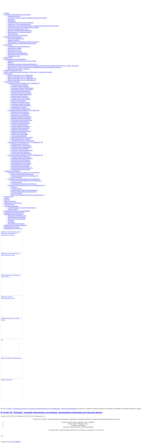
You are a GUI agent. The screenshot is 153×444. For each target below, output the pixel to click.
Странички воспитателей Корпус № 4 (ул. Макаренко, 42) (25, 155)
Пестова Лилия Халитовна (19, 96)
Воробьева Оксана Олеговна (20, 112)
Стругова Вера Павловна (19, 136)
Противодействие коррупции (13, 37)
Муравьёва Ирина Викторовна (20, 91)
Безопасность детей (14, 56)
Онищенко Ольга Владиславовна (21, 93)
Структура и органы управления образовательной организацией (27, 18)
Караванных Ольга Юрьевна (20, 115)
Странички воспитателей (12, 81)
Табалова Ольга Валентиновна (20, 123)
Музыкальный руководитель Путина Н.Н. (24, 191)
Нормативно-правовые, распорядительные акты (22, 64)
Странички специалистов (12, 171)
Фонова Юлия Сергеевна (19, 107)
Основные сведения (14, 16)
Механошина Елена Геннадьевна (21, 163)
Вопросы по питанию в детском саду (19, 69)
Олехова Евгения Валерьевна (20, 121)
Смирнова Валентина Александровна (22, 140)
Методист (14, 187)
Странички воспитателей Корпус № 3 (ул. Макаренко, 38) (25, 142)
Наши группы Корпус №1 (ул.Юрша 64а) (20, 75)
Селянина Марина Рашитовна (20, 128)
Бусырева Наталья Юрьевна (19, 85)
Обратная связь (8, 196)
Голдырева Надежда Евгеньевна (21, 105)
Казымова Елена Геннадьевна (20, 166)
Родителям (11, 222)
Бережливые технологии (11, 227)
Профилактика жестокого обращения (15, 225)
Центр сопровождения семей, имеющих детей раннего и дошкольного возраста (28, 72)
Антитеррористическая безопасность (19, 46)
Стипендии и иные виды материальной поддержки (23, 27)
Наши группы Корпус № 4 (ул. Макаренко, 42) (22, 80)
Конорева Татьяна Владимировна (21, 116)
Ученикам (11, 220)
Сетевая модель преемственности (14, 212)
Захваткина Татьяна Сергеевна (20, 104)
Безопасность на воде (14, 49)
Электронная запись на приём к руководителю (22, 207)
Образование (12, 21)
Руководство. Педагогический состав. (19, 24)
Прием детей (8, 57)
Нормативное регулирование (16, 217)
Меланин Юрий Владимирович (20, 118)
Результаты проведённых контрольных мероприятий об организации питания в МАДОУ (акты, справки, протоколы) (43, 65)
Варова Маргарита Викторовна (20, 108)
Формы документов (14, 40)
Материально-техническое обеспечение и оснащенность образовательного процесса (33, 26)
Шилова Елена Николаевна (19, 134)
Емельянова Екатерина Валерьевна (22, 158)
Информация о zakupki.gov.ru (13, 203)
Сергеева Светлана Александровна (22, 150)
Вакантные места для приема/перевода (19, 32)
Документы (11, 19)
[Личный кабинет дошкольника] (11, 378)
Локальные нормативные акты (17, 215)
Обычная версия (11, 8)
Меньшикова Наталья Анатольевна (22, 137)
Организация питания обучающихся (15, 59)
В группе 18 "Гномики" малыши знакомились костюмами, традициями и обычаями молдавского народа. (52, 412)
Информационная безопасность (13, 214)
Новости (10, 62)
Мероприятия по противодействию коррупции (22, 43)
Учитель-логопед (16, 182)
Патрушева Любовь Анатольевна (21, 94)
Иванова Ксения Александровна (21, 131)
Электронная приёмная (11, 206)
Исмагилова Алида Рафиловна (20, 113)
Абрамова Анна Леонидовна (20, 144)
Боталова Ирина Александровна (21, 145)
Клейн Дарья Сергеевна (18, 101)
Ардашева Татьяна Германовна (20, 156)
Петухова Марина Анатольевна (20, 164)
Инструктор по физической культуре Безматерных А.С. (28, 195)
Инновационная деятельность (13, 228)
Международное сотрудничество (18, 35)
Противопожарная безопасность (17, 53)
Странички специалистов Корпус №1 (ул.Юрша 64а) (24, 172)
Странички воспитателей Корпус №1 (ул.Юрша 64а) (23, 83)
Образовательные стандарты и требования (20, 22)
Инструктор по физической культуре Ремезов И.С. (26, 180)
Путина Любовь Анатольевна (20, 97)
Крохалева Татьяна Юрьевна (20, 148)
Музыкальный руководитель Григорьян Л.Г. (24, 190)
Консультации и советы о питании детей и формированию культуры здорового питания (34, 67)
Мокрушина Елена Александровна (21, 120)
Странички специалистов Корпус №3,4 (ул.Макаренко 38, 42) (26, 185)
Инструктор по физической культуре (22, 174)
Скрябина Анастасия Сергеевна (21, 99)
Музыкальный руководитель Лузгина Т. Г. (24, 183)
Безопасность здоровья (15, 48)
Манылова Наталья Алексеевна (20, 161)
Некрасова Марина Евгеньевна (20, 169)
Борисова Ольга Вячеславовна (20, 102)
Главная (6, 13)
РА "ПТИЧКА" (16, 441)
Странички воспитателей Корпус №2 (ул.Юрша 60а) (23, 110)
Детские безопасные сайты (16, 223)
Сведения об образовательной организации (17, 14)
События (7, 199)
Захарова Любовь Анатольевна (20, 126)
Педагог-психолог (16, 177)
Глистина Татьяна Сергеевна (20, 86)
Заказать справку (13, 209)
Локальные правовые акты (16, 38)
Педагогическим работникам (16, 219)
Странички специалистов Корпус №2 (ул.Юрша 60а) (24, 179)
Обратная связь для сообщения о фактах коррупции (23, 41)
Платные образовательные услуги (18, 29)
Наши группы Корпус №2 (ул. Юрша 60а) (20, 77)
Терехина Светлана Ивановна (20, 152)
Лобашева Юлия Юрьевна (19, 132)
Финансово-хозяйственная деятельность (20, 30)
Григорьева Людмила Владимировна (22, 88)
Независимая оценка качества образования (17, 211)
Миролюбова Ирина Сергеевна (20, 139)
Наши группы (8, 73)
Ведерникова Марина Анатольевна (22, 89)
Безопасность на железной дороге (18, 54)
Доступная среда (13, 33)
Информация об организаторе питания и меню (22, 61)
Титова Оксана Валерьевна (19, 124)
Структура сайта (9, 204)
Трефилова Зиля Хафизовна (19, 129)
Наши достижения (9, 201)
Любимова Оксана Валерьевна (20, 160)
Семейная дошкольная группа (13, 70)
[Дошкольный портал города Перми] (11, 338)
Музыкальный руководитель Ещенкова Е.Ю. (24, 176)
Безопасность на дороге (15, 51)
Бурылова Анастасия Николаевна (21, 147)
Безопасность (8, 45)
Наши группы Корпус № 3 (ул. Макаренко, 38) (22, 78)
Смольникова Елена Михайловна (21, 153)
